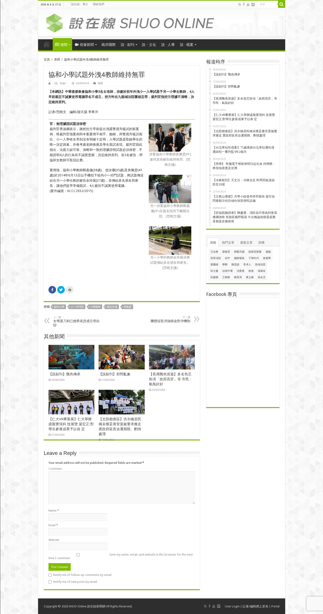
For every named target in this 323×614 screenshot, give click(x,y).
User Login (232, 606)
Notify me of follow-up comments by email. (82, 575)
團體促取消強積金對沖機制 (170, 319)
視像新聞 (87, 45)
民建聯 (214, 277)
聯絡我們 (98, 4)
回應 (261, 242)
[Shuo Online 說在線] (162, 22)
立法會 (214, 251)
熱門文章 (228, 242)
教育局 (238, 277)
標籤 (213, 242)
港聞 (63, 45)
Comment (55, 468)
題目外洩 (112, 306)
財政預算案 (255, 251)
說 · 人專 (168, 45)
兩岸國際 (108, 45)
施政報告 (239, 258)
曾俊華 (267, 258)
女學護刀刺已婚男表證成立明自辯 (76, 321)
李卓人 (247, 264)
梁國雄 (214, 264)
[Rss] (239, 4)
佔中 (227, 258)
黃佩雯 (127, 306)
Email (53, 525)
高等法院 (215, 258)
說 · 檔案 (186, 45)
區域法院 (260, 264)
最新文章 (246, 242)
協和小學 (59, 306)
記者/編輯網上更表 (255, 606)
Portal (275, 606)
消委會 (240, 270)
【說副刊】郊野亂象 (115, 374)
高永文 (262, 277)
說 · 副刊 (127, 45)
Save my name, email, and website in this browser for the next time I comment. (120, 556)
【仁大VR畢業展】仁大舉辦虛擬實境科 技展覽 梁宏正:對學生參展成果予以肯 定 (71, 424)
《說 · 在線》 (60, 83)
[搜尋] (281, 4)
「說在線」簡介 (78, 4)
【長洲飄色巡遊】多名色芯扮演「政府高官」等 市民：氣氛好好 (170, 379)
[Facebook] (243, 4)
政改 (251, 270)
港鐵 (268, 251)
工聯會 (226, 277)
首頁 (46, 44)
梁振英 (226, 251)
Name (53, 510)
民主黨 (214, 270)
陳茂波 (235, 264)
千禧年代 (254, 258)
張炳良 (262, 270)
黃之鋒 (250, 277)
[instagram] (253, 4)
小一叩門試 (77, 306)
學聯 (224, 264)
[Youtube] (248, 4)
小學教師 (95, 306)
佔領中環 (227, 270)
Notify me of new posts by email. (75, 581)
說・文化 (149, 45)
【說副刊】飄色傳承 (64, 374)
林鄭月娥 (239, 251)
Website (53, 540)
